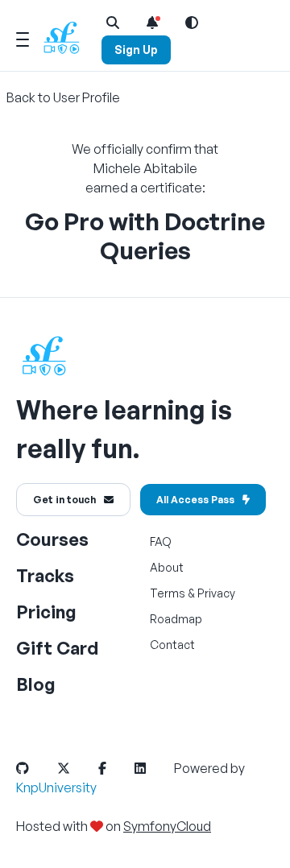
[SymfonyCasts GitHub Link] (35, 768)
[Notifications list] (152, 22)
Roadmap (176, 619)
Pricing (46, 611)
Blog (36, 684)
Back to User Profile (63, 97)
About (167, 567)
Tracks (45, 575)
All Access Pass (195, 500)
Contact (172, 644)
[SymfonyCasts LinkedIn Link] (153, 768)
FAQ (161, 541)
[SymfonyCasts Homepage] (68, 37)
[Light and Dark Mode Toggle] (192, 22)
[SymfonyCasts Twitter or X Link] (76, 768)
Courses (52, 539)
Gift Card (57, 648)
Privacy (216, 593)
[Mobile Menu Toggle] (22, 37)
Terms (167, 593)
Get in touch (64, 500)
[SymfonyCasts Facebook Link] (115, 768)
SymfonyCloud (167, 826)
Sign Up (136, 49)
